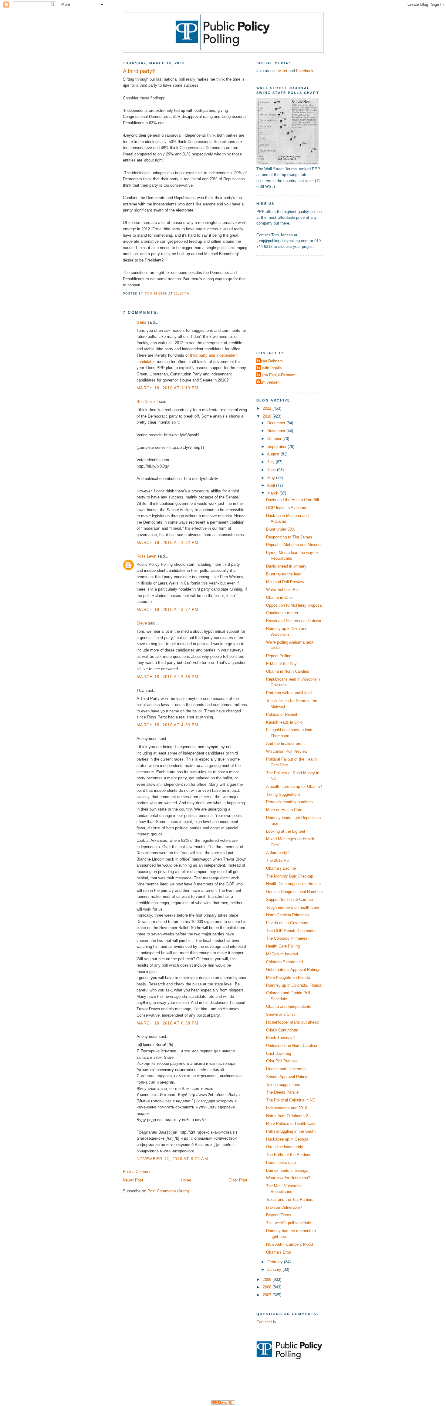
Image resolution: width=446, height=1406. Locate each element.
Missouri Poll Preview (285, 582)
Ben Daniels (147, 401)
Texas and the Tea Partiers (289, 1199)
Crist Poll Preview (281, 1061)
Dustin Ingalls (270, 368)
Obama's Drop (278, 1252)
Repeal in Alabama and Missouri (294, 544)
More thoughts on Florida (288, 977)
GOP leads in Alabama (286, 507)
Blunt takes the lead (283, 574)
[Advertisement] (294, 299)
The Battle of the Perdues (288, 1154)
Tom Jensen (268, 382)
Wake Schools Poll (282, 589)
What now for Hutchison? (288, 1178)
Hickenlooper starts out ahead (292, 1022)
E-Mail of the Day (281, 663)
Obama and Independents (288, 1006)
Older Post (237, 1180)
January (274, 1269)
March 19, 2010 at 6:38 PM (167, 1023)
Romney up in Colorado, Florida (293, 985)
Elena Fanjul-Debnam (277, 375)
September (277, 446)
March (273, 493)
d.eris (141, 322)
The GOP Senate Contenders (292, 930)
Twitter (281, 70)
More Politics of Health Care (291, 1123)
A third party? (277, 852)
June (272, 470)
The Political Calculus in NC (290, 1100)
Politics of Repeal (281, 714)
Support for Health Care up (289, 899)
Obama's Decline (281, 868)
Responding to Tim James (289, 537)
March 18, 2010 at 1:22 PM (167, 542)
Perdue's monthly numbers (289, 802)
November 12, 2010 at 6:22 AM (172, 1159)
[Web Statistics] (223, 1403)
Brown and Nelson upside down (293, 620)
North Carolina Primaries (287, 915)
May (271, 477)
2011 (267, 408)
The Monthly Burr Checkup (289, 876)
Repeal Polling (278, 656)
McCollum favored (282, 954)
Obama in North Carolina (287, 671)
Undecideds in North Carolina (291, 1045)
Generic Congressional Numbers (294, 891)
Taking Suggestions (283, 794)
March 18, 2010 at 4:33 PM (167, 725)
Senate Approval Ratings (287, 1076)
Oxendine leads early (284, 1146)
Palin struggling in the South (291, 1131)
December (276, 423)
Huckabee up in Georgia (287, 1139)
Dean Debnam (270, 361)
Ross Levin (146, 556)
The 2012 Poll (278, 860)
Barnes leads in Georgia (287, 1170)
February (275, 1262)
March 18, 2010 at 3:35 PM (167, 677)
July (271, 462)
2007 (267, 1295)
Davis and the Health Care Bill (292, 500)
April (271, 485)
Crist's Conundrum (282, 1030)
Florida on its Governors (287, 923)
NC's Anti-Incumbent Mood (289, 1244)
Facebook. (305, 70)
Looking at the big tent (285, 831)
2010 (267, 416)
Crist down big (278, 1053)
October (274, 438)
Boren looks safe (281, 1162)
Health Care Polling (283, 946)
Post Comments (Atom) (168, 1191)
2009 (267, 1279)
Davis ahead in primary (286, 566)
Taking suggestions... (285, 1084)
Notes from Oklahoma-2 (287, 1116)
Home (186, 1180)
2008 (267, 1287)
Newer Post (133, 1180)
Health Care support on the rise (293, 883)
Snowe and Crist (280, 1014)
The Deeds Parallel (282, 1092)
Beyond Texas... (280, 1215)
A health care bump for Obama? (294, 786)
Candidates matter (282, 613)
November (276, 430)
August (274, 454)
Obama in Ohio (279, 597)
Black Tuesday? (280, 1037)
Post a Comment (138, 1171)
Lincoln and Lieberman (286, 1069)
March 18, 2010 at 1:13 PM (167, 388)
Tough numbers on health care (292, 907)
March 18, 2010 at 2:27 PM (167, 609)
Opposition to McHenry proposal (294, 605)
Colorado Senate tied (284, 962)
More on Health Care (284, 810)
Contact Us (266, 1322)
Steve (142, 623)
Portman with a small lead (289, 693)
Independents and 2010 (286, 1108)
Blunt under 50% (280, 529)
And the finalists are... (285, 743)
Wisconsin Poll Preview (286, 751)
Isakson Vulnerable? (284, 1207)
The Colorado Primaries (286, 938)
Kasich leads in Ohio (284, 722)
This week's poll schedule (288, 1223)
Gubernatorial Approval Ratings (293, 969)
